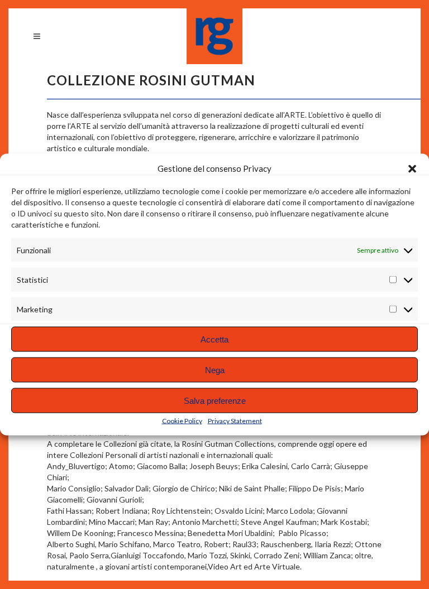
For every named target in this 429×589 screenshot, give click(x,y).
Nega (215, 369)
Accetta (214, 339)
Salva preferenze (215, 400)
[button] (412, 168)
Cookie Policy (182, 421)
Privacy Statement (235, 421)
